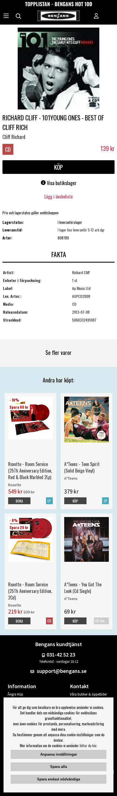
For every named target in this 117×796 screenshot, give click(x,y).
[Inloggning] (96, 16)
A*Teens (71, 478)
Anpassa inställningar (58, 754)
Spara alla (58, 767)
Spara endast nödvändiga (58, 779)
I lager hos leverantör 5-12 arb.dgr (81, 230)
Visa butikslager (61, 182)
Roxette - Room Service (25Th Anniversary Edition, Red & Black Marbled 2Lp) (30, 470)
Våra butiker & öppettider (88, 694)
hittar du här (88, 745)
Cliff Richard (13, 136)
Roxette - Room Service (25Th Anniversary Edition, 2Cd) (30, 591)
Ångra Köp (15, 694)
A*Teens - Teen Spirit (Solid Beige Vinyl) (82, 467)
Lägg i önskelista (58, 196)
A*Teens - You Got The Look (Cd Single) (82, 587)
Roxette (14, 484)
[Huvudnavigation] (6, 16)
